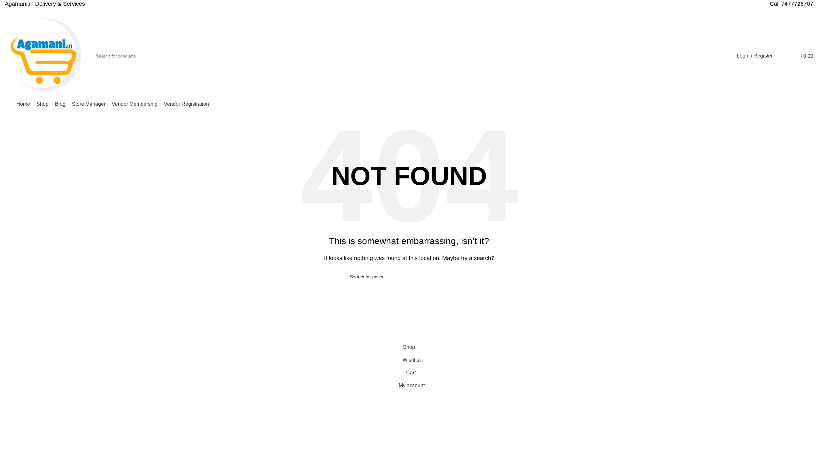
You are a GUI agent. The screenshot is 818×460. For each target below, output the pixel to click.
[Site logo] (45, 55)
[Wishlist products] (781, 56)
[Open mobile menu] (7, 104)
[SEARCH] (723, 56)
